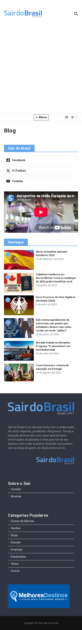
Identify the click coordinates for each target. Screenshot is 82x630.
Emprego (16, 549)
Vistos (15, 563)
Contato (16, 489)
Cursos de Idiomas (22, 521)
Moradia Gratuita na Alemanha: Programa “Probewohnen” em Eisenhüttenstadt (53, 346)
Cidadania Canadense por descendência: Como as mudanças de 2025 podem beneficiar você (56, 278)
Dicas (14, 535)
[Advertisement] (41, 68)
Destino (15, 528)
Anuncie (16, 496)
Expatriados (18, 556)
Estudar (16, 542)
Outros (15, 570)
